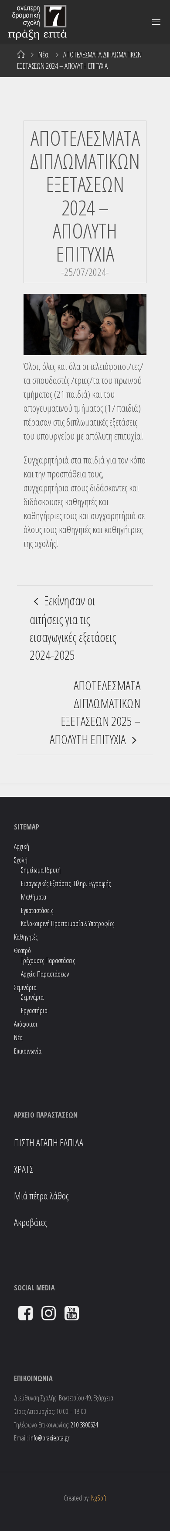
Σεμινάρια (32, 997)
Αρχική (21, 846)
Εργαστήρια (34, 1010)
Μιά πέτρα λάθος (41, 1195)
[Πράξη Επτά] (39, 22)
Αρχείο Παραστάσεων (45, 974)
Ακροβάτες (30, 1222)
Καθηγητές (25, 937)
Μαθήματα (33, 897)
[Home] (21, 54)
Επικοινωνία (27, 1051)
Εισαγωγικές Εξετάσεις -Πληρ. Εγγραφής (66, 883)
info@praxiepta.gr (49, 1438)
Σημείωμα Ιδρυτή (41, 870)
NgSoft (98, 1498)
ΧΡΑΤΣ (24, 1169)
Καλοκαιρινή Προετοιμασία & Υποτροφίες (67, 923)
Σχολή (20, 860)
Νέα (43, 54)
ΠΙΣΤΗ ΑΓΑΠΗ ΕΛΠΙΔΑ (48, 1142)
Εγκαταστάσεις (37, 910)
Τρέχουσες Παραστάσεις (48, 960)
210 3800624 (84, 1425)
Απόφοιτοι (25, 1024)
